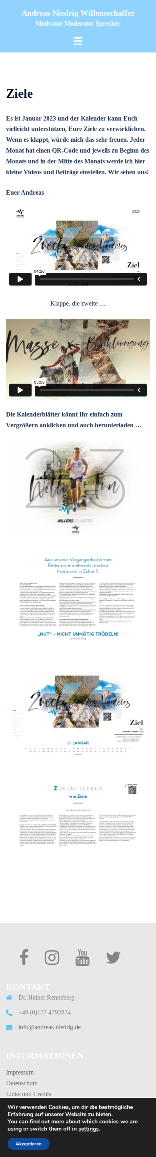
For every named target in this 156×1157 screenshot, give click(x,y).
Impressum (20, 1072)
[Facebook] (24, 961)
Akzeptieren (29, 1144)
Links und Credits (28, 1094)
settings (88, 1129)
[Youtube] (82, 961)
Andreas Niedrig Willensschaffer (78, 12)
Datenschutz (21, 1083)
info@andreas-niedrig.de (49, 1027)
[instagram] (52, 961)
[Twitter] (113, 961)
